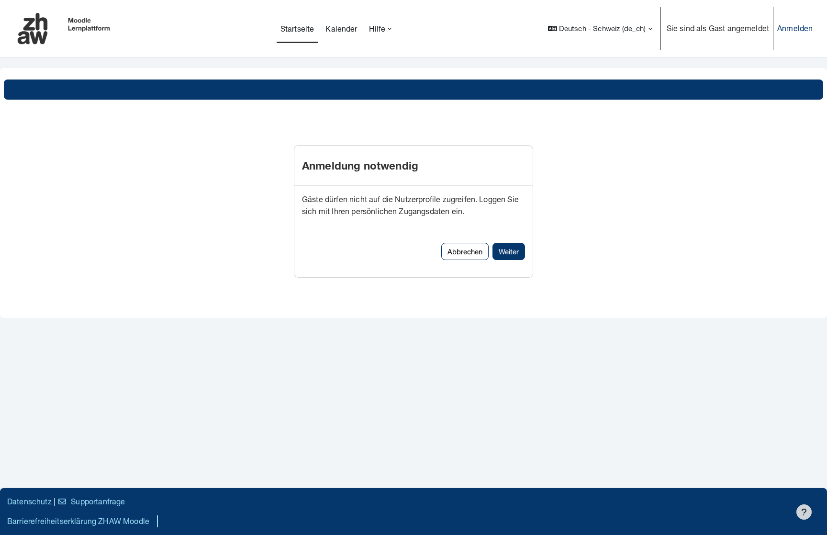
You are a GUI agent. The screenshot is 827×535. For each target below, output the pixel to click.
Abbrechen (464, 251)
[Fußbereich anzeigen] (804, 512)
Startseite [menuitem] (297, 28)
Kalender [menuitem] (341, 28)
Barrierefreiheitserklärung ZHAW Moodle (78, 520)
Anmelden (795, 28)
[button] (600, 28)
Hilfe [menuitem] (377, 28)
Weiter (509, 251)
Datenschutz (29, 501)
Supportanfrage (98, 501)
